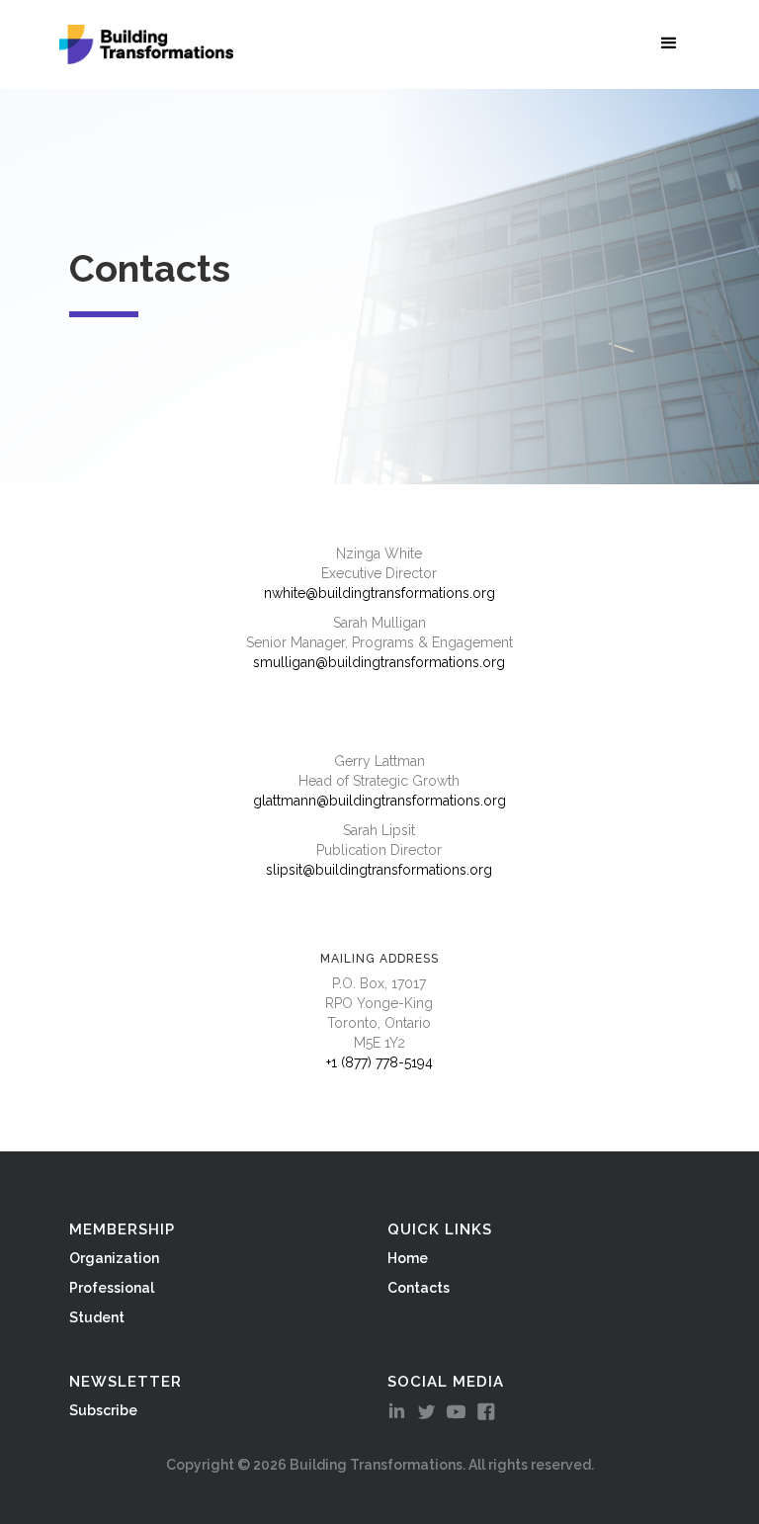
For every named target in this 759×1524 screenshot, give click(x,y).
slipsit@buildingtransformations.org (379, 870)
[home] (146, 44)
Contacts (418, 1288)
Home (407, 1258)
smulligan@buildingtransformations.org (379, 662)
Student (97, 1317)
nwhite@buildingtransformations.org (379, 593)
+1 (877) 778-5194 (379, 1062)
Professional (111, 1288)
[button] (673, 42)
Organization (114, 1258)
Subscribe (103, 1410)
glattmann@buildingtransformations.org (379, 800)
